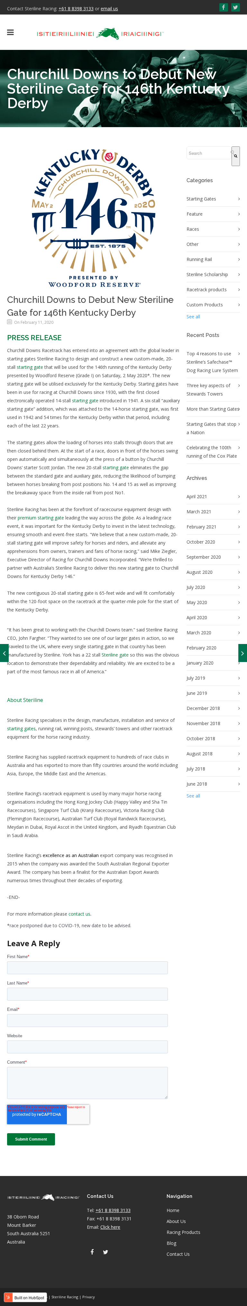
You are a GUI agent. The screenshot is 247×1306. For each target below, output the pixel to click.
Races (193, 229)
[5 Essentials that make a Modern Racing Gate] (4, 653)
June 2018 (197, 784)
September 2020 (204, 557)
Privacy (88, 1296)
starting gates (21, 728)
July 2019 (196, 678)
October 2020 (201, 542)
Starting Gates (201, 199)
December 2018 (203, 708)
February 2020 (201, 648)
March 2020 (199, 633)
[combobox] (209, 152)
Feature (195, 214)
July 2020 (196, 587)
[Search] (236, 156)
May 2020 (197, 602)
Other (192, 244)
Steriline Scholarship (207, 274)
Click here (110, 1227)
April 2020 (197, 617)
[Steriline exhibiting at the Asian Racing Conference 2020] (242, 653)
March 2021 (199, 511)
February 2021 (201, 527)
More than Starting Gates (213, 409)
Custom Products (205, 305)
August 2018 (200, 754)
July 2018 (196, 769)
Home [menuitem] (173, 1210)
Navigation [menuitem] (179, 1196)
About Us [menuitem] (176, 1221)
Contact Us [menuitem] (178, 1254)
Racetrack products (207, 289)
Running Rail (199, 259)
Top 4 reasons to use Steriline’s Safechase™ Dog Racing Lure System (212, 361)
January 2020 (200, 663)
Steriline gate (115, 655)
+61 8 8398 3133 (76, 8)
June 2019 (197, 693)
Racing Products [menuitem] (183, 1232)
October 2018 (201, 738)
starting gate (30, 367)
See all (193, 316)
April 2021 (197, 496)
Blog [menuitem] (171, 1243)
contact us (79, 914)
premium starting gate (41, 518)
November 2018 (203, 723)
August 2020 (200, 572)
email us (109, 8)
